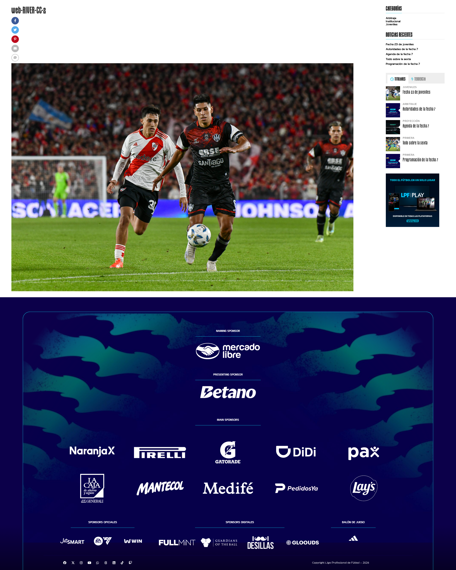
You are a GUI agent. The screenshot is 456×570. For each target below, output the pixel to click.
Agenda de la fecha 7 (399, 54)
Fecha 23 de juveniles (400, 44)
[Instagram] (81, 562)
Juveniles (391, 24)
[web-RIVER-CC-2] (182, 290)
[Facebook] (65, 562)
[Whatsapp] (97, 562)
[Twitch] (130, 562)
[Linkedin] (114, 562)
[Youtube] (89, 562)
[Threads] (106, 562)
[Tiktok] (122, 562)
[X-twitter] (73, 562)
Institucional (393, 21)
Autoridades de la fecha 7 (402, 49)
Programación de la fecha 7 (403, 64)
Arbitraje (391, 18)
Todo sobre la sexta (398, 59)
